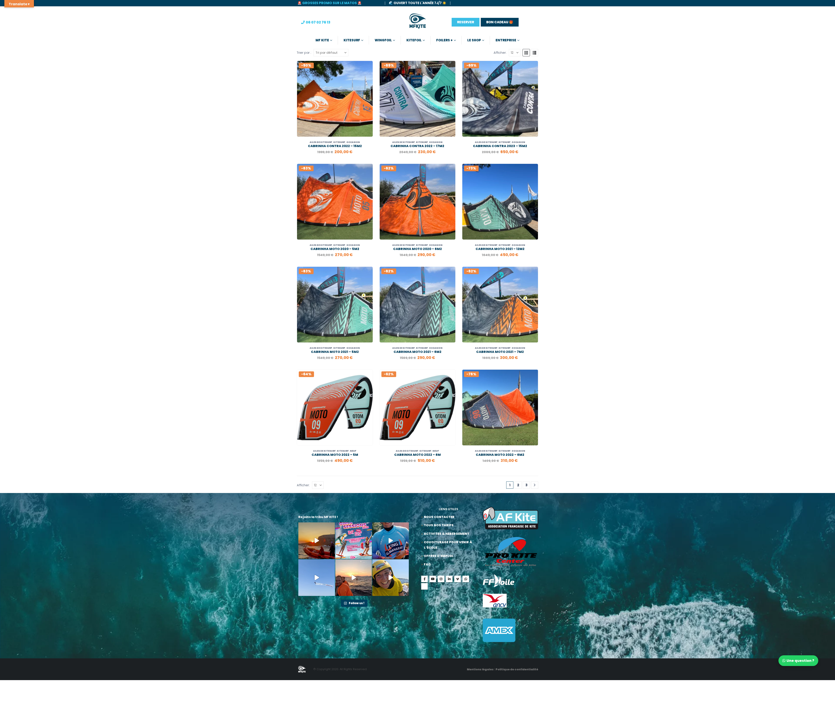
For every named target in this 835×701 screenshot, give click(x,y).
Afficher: (500, 52)
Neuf (353, 451)
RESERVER (465, 22)
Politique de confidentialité (517, 669)
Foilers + (444, 40)
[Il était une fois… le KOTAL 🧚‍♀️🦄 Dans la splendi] (390, 540)
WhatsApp (466, 579)
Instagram (441, 579)
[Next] (534, 485)
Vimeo (457, 579)
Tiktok (424, 586)
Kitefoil (414, 40)
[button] (526, 52)
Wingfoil (383, 40)
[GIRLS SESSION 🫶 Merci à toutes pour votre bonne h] (390, 577)
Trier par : (304, 52)
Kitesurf (352, 40)
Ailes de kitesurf (321, 142)
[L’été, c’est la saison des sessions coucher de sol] (353, 577)
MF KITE (322, 40)
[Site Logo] (418, 22)
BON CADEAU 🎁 (499, 22)
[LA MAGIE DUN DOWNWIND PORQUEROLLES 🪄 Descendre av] (316, 540)
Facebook (424, 579)
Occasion (353, 142)
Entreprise (506, 40)
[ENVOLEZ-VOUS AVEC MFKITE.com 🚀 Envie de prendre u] (316, 577)
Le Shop (474, 40)
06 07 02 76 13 (318, 22)
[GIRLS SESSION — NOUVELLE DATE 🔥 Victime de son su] (353, 540)
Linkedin (449, 579)
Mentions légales (480, 669)
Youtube (432, 579)
